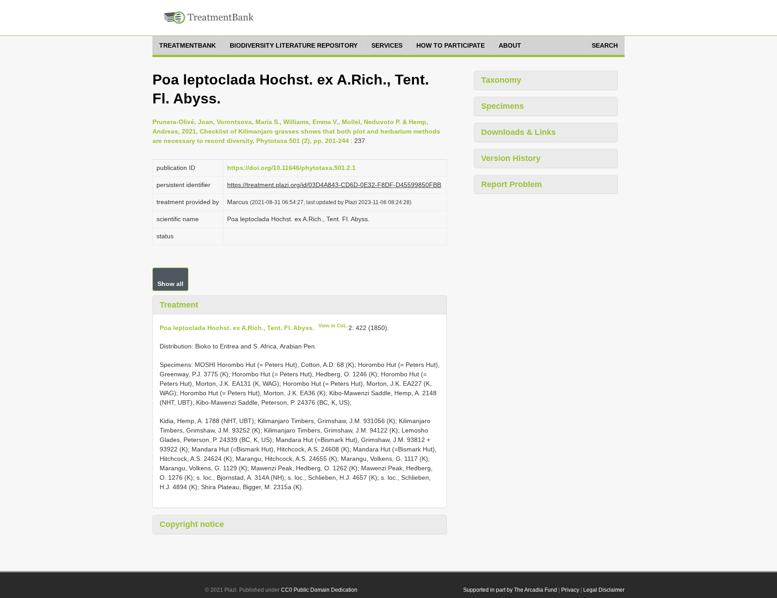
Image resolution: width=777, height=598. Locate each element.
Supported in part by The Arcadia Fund (510, 590)
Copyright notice (192, 524)
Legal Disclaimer (604, 590)
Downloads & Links (518, 132)
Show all (170, 283)
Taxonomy (501, 80)
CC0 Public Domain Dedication (319, 590)
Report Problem (511, 184)
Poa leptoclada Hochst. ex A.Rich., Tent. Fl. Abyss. (237, 327)
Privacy (570, 590)
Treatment (179, 304)
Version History (510, 158)
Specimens (502, 106)
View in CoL (332, 325)
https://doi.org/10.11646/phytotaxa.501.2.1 (291, 167)
